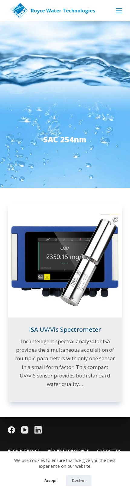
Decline (79, 480)
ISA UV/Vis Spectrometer (65, 329)
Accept (50, 480)
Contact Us (109, 451)
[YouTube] (24, 430)
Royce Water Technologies (63, 10)
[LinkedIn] (38, 430)
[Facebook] (11, 430)
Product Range (24, 451)
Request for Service (68, 451)
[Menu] (119, 11)
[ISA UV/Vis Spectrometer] (65, 260)
